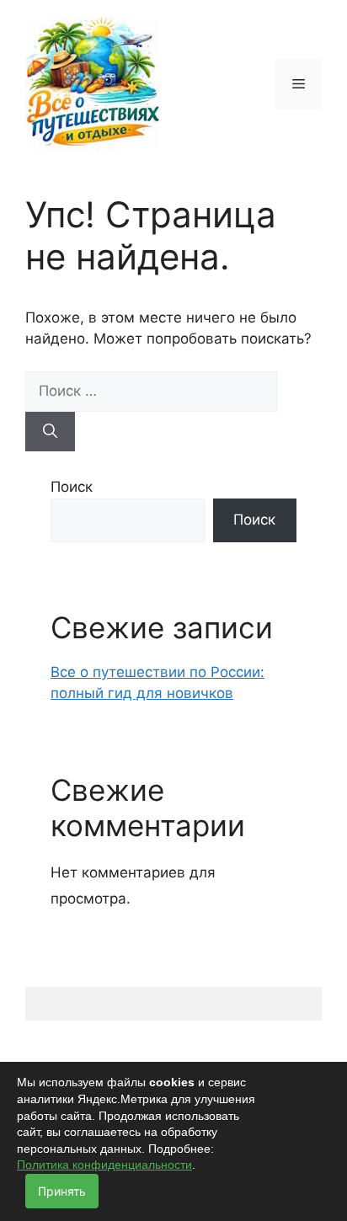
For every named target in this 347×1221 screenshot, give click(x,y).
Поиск (72, 486)
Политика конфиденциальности (104, 1164)
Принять (62, 1191)
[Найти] (50, 432)
